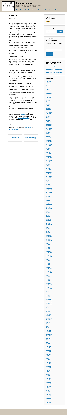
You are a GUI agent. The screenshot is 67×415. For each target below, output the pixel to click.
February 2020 (48, 185)
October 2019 (48, 191)
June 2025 (48, 100)
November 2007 (49, 382)
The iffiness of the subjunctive (54, 69)
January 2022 (48, 155)
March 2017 (48, 232)
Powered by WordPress (19, 412)
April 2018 (48, 215)
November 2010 (49, 334)
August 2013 (48, 290)
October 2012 (48, 303)
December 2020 (49, 172)
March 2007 (48, 393)
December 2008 (49, 365)
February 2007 (48, 394)
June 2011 (47, 324)
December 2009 (49, 348)
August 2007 (48, 386)
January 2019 (48, 203)
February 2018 (48, 217)
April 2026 (48, 86)
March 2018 (48, 216)
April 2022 (48, 151)
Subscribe (49, 53)
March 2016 (48, 248)
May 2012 (47, 310)
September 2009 (49, 352)
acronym (22, 114)
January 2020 (48, 187)
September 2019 (49, 192)
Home (17, 9)
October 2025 (48, 94)
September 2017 (49, 224)
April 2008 (48, 375)
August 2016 (48, 241)
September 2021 (49, 160)
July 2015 (47, 259)
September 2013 (49, 288)
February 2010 (48, 346)
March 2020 (48, 184)
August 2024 (48, 113)
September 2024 (49, 112)
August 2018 (48, 209)
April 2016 (48, 247)
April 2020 (48, 183)
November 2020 (49, 173)
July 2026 (47, 82)
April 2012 (48, 311)
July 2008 (47, 371)
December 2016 (49, 236)
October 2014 (48, 271)
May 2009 (48, 358)
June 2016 (48, 244)
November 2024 (49, 109)
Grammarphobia (24, 3)
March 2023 (48, 136)
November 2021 (49, 157)
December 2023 (49, 124)
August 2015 (48, 258)
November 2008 (49, 366)
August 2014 (48, 274)
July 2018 (47, 211)
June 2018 (48, 212)
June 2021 (48, 164)
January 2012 (48, 315)
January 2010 (48, 347)
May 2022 (47, 149)
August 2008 (48, 370)
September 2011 (49, 320)
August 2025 (48, 97)
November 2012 (49, 302)
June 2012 (48, 308)
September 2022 (49, 144)
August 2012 (48, 306)
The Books (27, 9)
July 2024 (47, 114)
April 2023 (48, 134)
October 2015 (48, 255)
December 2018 (49, 204)
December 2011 (49, 316)
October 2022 (48, 143)
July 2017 (47, 227)
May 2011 (47, 326)
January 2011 (48, 331)
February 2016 (48, 250)
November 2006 (49, 398)
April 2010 (48, 343)
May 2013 (47, 294)
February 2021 (48, 169)
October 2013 (48, 287)
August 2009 (48, 354)
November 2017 (49, 221)
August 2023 (48, 129)
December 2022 (49, 140)
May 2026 (47, 85)
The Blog (22, 9)
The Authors (34, 9)
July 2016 (47, 243)
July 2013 (47, 291)
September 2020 (49, 176)
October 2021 (48, 159)
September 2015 (49, 256)
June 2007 (48, 389)
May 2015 (47, 262)
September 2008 (49, 369)
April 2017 (48, 231)
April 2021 (48, 167)
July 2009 (47, 355)
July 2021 (47, 163)
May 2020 (48, 181)
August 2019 (48, 193)
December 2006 (49, 397)
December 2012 (49, 300)
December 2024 (49, 108)
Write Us (57, 9)
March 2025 (48, 104)
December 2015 (49, 252)
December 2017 (49, 220)
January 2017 (48, 235)
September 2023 (49, 128)
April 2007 (48, 391)
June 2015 (48, 260)
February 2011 (48, 330)
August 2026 (48, 81)
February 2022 (48, 153)
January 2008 (48, 379)
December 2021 (49, 156)
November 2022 (49, 141)
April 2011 (47, 327)
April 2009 (48, 359)
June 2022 (48, 148)
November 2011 (49, 318)
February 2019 (48, 201)
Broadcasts (47, 9)
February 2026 (48, 89)
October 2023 (48, 126)
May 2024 (47, 117)
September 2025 (49, 96)
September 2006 (49, 401)
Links (53, 9)
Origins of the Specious (23, 118)
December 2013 (49, 284)
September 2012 (49, 304)
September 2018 (49, 208)
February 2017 (48, 233)
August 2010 (48, 338)
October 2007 (48, 383)
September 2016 (49, 240)
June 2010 (48, 340)
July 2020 (47, 179)
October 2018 (48, 207)
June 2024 (48, 116)
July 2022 (47, 146)
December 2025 (49, 92)
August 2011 (48, 322)
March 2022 (48, 152)
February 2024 (48, 121)
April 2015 (48, 263)
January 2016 (48, 251)
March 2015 (48, 264)
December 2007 (49, 381)
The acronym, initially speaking (54, 72)
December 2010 (49, 332)
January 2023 (48, 138)
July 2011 (47, 323)
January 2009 (48, 363)
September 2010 (49, 336)
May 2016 (47, 245)
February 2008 (48, 378)
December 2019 (49, 188)
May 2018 (47, 213)
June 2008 (48, 373)
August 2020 (48, 177)
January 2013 (48, 299)
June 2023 (48, 132)
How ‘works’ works (50, 66)
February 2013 (48, 298)
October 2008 (48, 367)
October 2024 (48, 110)
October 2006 (48, 399)
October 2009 (48, 351)
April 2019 (48, 199)
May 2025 (47, 101)
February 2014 (48, 282)
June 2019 (48, 196)
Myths (43, 9)
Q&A (39, 9)
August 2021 (48, 161)
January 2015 (48, 267)
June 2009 (48, 357)
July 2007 (47, 387)
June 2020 (48, 180)
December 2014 (49, 268)
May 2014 (47, 278)
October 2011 (48, 319)
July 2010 (47, 339)
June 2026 (48, 84)
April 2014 (48, 279)
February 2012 (48, 314)
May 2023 (47, 133)
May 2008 (48, 374)
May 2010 (47, 342)
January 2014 (48, 283)
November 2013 (49, 286)
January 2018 (48, 219)
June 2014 (48, 276)
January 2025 (48, 106)
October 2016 (48, 239)
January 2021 (48, 171)
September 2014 (49, 272)
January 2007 (48, 395)
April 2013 (48, 295)
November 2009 (49, 350)
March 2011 (48, 328)
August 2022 (48, 145)
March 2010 (48, 344)
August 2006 (48, 402)
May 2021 (47, 165)
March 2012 (48, 312)
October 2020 (48, 175)
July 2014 (47, 275)
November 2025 (49, 93)
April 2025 (48, 102)
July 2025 (47, 98)
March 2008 (48, 377)
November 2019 (49, 189)
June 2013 (48, 292)
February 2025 (48, 105)
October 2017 (48, 223)
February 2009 (48, 362)
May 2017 (47, 229)
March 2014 (48, 280)
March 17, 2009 (12, 18)
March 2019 (48, 200)
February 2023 (48, 137)
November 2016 (49, 237)
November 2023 (49, 125)
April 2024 (48, 118)
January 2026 (48, 90)
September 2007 (49, 385)
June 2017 (48, 228)
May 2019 (47, 197)
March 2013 (48, 296)
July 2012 (47, 307)
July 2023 (47, 130)
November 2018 (49, 205)
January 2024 (48, 122)
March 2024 (48, 120)
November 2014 (49, 270)
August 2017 (48, 225)
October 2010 (48, 335)
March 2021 (48, 168)
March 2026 (48, 88)
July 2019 (47, 195)
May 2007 (48, 390)
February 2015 (48, 266)
